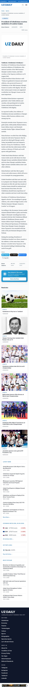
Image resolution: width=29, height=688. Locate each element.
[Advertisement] (14, 685)
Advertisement (6, 658)
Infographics (3, 1)
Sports (7, 10)
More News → (6, 517)
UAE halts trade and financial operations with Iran (14, 582)
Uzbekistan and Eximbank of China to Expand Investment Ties (13, 510)
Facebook (23, 254)
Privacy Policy (5, 653)
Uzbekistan (4, 620)
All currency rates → (8, 539)
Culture (3, 631)
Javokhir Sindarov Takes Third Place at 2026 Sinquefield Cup (14, 574)
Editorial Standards (7, 661)
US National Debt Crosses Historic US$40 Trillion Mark (12, 596)
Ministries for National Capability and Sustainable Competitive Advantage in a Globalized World (14, 566)
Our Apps (4, 656)
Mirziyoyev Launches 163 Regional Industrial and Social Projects (13, 481)
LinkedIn (4, 678)
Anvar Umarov (5, 27)
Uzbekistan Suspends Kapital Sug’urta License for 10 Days (14, 474)
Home (2, 10)
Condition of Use (6, 650)
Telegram (6, 254)
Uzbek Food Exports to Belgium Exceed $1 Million (14, 489)
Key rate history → (7, 554)
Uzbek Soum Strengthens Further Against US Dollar (12, 589)
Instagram (4, 670)
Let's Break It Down (23, 1)
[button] (22, 4)
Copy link (6, 258)
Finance (3, 625)
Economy (4, 623)
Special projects (12, 1)
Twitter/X (14, 254)
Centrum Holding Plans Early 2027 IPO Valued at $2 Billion (13, 503)
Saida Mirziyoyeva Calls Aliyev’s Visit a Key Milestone (14, 467)
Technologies (5, 628)
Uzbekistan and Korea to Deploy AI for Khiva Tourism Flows (13, 496)
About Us (4, 648)
